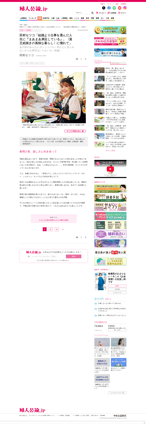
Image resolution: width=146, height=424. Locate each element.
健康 (82, 18)
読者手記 (46, 18)
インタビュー (37, 30)
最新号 (102, 4)
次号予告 (117, 289)
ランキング (32, 18)
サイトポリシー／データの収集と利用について (42, 415)
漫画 (70, 18)
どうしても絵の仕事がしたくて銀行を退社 (54, 220)
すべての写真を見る (74, 131)
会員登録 (113, 13)
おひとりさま (40, 63)
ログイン (123, 13)
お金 (57, 18)
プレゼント (102, 13)
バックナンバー (117, 292)
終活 (31, 63)
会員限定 (23, 18)
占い (102, 18)
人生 (21, 63)
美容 (87, 18)
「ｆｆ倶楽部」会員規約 (63, 415)
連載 (112, 18)
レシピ (76, 18)
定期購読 (123, 4)
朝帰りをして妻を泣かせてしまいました (112, 315)
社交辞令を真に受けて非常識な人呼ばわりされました (112, 310)
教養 (97, 18)
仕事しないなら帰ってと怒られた (109, 303)
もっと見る (111, 150)
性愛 (92, 18)
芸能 (39, 18)
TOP (21, 25)
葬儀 (26, 63)
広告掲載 (102, 415)
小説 (107, 18)
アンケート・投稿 (113, 4)
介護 (52, 18)
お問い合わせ (94, 415)
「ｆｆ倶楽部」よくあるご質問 (80, 415)
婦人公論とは (23, 415)
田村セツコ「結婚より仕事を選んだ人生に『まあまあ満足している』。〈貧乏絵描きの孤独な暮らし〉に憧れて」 (54, 27)
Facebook (85, 59)
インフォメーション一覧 (117, 392)
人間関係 (64, 18)
